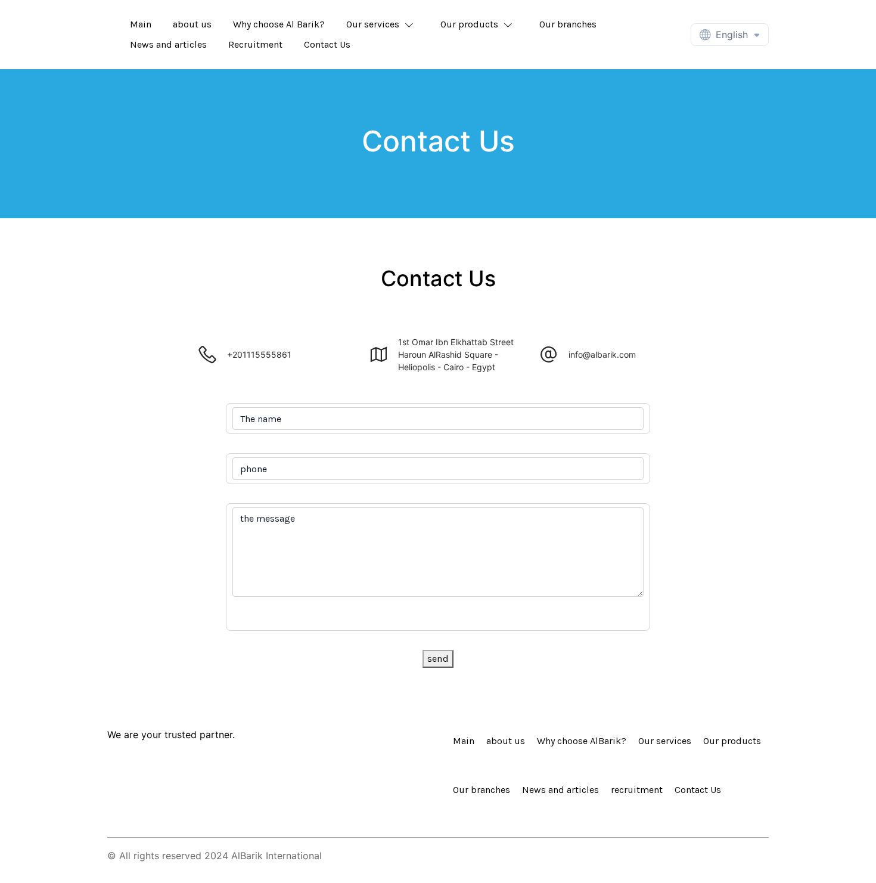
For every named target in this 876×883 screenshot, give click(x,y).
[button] (382, 24)
